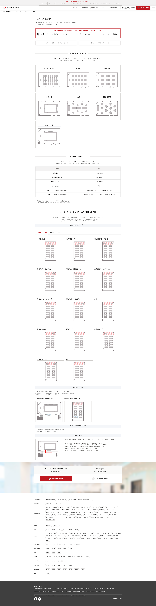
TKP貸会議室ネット (7, 11)
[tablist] (78, 232)
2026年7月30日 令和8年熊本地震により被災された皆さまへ (78, 1)
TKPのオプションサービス (20, 11)
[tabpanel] (78, 309)
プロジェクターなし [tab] (42, 232)
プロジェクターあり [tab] (55, 232)
